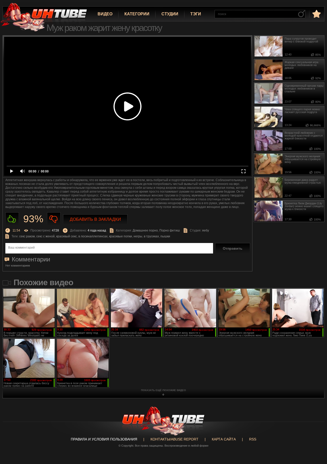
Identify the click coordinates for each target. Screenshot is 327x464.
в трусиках (151, 236)
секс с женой (45, 236)
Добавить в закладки (95, 219)
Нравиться (12, 219)
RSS (252, 439)
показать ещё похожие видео (163, 390)
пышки (165, 236)
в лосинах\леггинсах (93, 236)
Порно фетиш (169, 230)
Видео (105, 14)
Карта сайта (224, 439)
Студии (169, 14)
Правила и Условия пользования (104, 439)
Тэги (195, 14)
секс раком (27, 236)
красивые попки (120, 236)
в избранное (316, 13)
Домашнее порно (145, 230)
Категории (136, 14)
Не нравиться (54, 219)
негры (138, 236)
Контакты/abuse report (174, 439)
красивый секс (66, 236)
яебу (205, 230)
